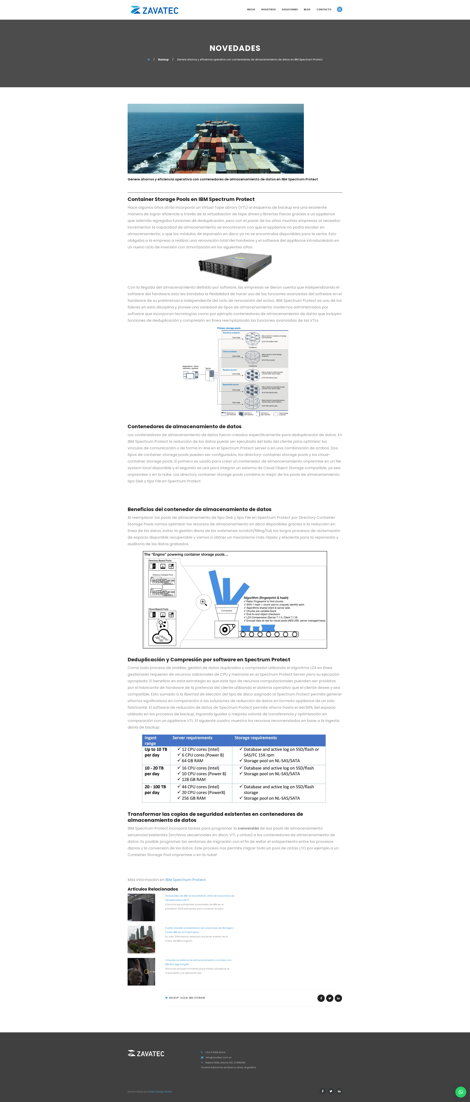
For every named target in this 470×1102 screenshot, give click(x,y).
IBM (191, 997)
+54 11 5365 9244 (215, 1052)
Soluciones (290, 9)
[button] (460, 1092)
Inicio (251, 9)
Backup (174, 997)
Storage (199, 997)
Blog (307, 9)
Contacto (324, 9)
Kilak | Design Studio (160, 1091)
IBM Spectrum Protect (185, 879)
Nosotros (268, 9)
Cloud (184, 997)
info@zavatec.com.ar (219, 1057)
